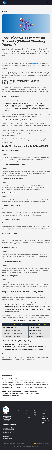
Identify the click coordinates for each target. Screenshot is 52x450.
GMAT (35, 414)
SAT (27, 408)
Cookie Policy (22, 446)
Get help (7, 417)
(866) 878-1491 (6, 436)
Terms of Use (28, 446)
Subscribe (7, 420)
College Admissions (28, 415)
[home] (4, 2)
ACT (27, 410)
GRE (35, 412)
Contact (43, 413)
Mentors (44, 410)
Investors (44, 416)
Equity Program (29, 419)
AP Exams (28, 411)
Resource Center (45, 414)
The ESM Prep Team (9, 59)
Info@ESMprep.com (7, 438)
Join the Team (45, 411)
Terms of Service (35, 446)
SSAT (19, 410)
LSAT (35, 415)
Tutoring (19, 411)
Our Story (44, 408)
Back (5, 11)
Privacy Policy (16, 446)
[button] (47, 3)
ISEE (19, 408)
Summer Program (29, 417)
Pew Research (35, 63)
